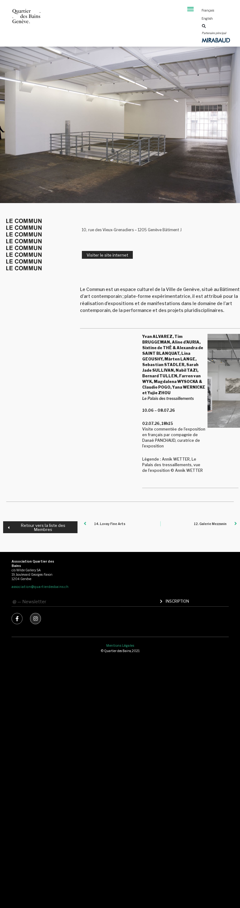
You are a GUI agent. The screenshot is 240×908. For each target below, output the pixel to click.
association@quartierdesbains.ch (40, 587)
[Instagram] (35, 618)
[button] (190, 8)
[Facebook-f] (17, 618)
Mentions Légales (120, 645)
